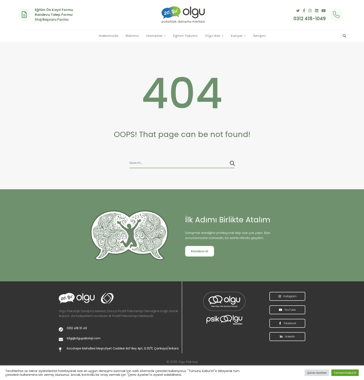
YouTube (290, 310)
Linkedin (289, 336)
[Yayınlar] (224, 301)
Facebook (289, 323)
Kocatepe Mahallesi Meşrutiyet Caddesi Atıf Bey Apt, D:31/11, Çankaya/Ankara (123, 348)
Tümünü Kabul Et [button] (345, 373)
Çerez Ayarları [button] (317, 373)
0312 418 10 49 (77, 328)
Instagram (290, 296)
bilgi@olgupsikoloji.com (83, 338)
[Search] (233, 163)
